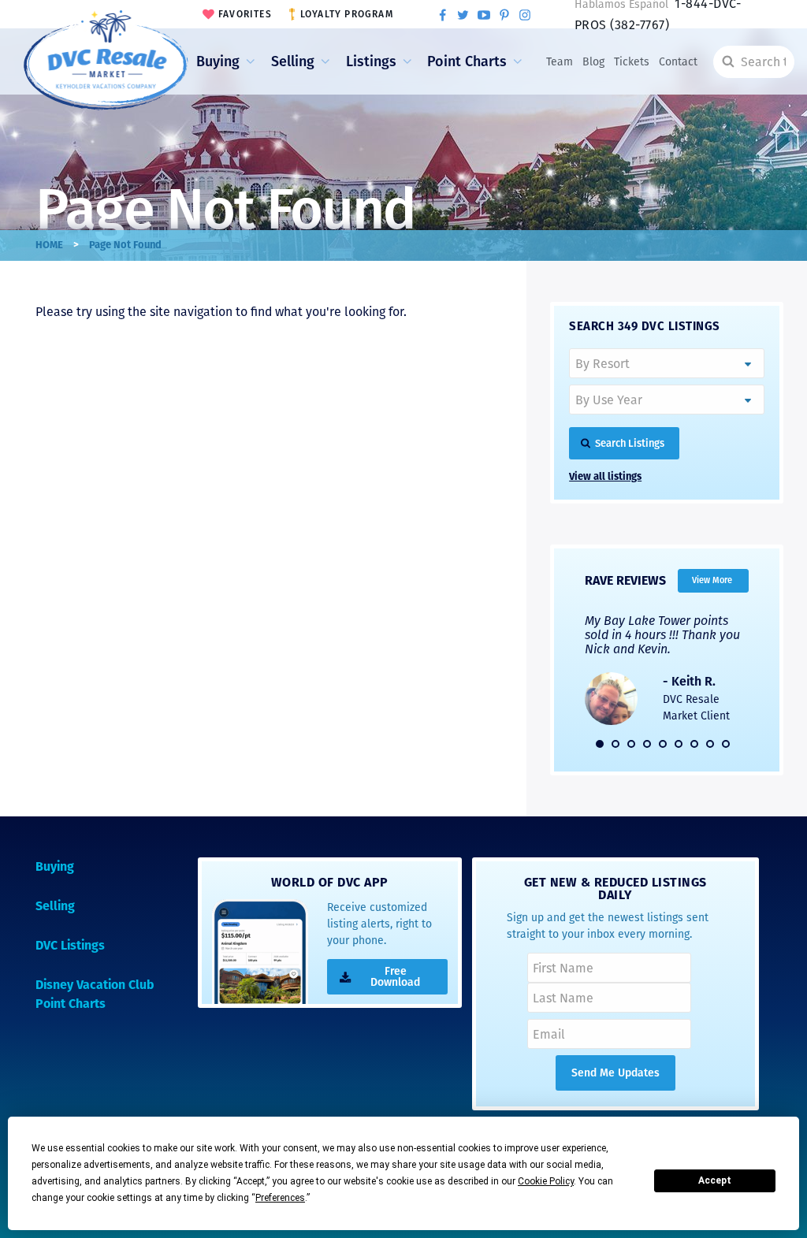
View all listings (605, 476)
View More (712, 580)
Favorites (245, 14)
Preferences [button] (280, 1197)
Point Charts (467, 61)
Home (49, 245)
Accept (714, 1180)
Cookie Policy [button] (546, 1181)
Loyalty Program (346, 14)
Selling (292, 61)
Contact (678, 62)
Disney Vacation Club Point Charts (94, 994)
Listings (371, 61)
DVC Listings (70, 945)
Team (559, 62)
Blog (593, 62)
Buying (218, 61)
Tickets (631, 62)
